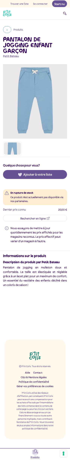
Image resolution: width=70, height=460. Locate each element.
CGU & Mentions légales (34, 377)
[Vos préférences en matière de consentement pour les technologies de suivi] (63, 453)
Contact (37, 372)
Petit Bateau (11, 56)
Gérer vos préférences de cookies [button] (35, 386)
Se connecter (40, 3)
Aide (27, 372)
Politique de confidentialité (34, 381)
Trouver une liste (19, 3)
